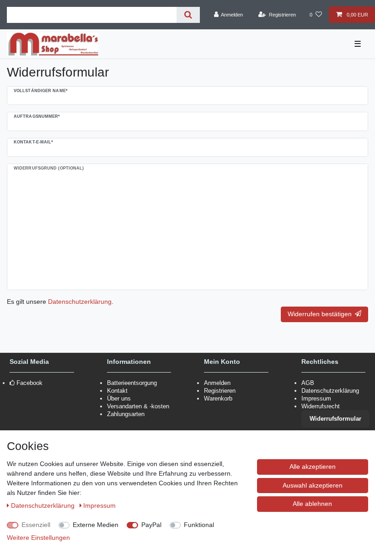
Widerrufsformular (335, 418)
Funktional (199, 524)
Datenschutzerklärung (330, 390)
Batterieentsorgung (132, 382)
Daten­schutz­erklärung (43, 505)
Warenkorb (218, 398)
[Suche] (188, 15)
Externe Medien (95, 524)
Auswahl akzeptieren (313, 485)
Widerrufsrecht (320, 406)
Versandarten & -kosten (138, 406)
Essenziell (35, 524)
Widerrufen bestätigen (320, 314)
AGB (307, 382)
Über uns (119, 398)
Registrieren (220, 390)
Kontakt (117, 390)
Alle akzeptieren (312, 466)
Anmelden (217, 382)
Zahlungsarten (126, 414)
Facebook (29, 382)
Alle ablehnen (312, 503)
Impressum (316, 398)
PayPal (151, 524)
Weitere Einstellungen (38, 537)
